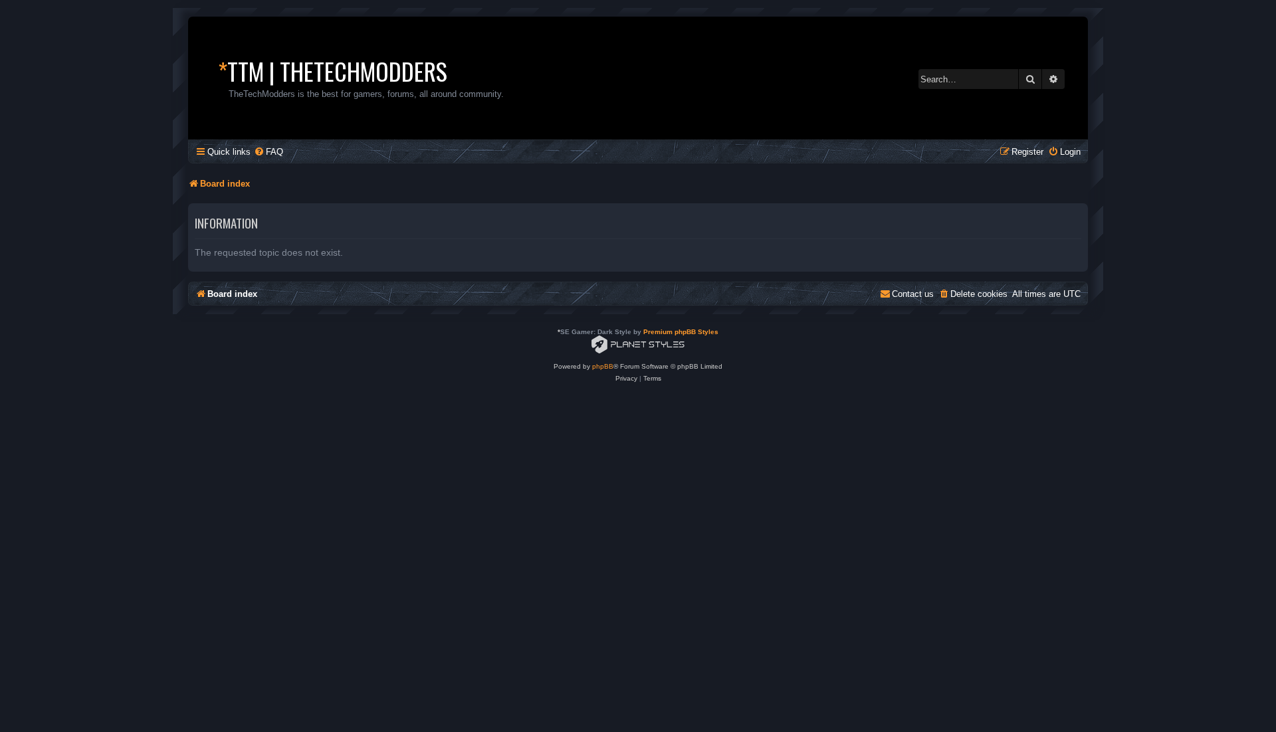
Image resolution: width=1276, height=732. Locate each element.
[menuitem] (268, 151)
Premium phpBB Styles (680, 331)
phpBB (602, 366)
